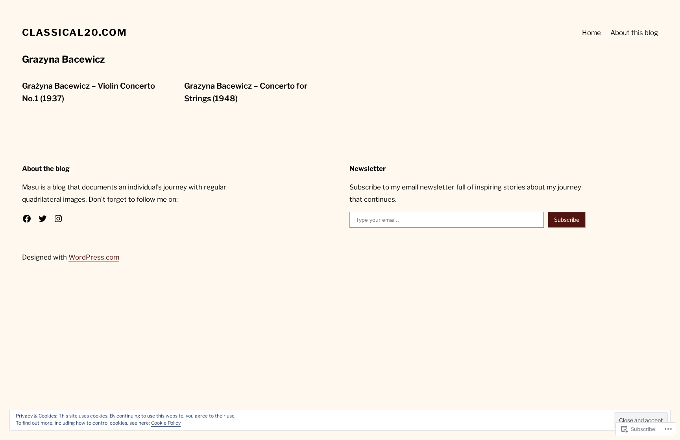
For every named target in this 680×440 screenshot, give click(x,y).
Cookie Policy (166, 423)
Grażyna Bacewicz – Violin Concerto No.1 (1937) (88, 92)
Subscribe (566, 219)
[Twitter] (42, 218)
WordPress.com (93, 257)
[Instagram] (58, 218)
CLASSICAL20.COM (74, 32)
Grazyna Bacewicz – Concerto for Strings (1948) (245, 92)
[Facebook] (26, 218)
